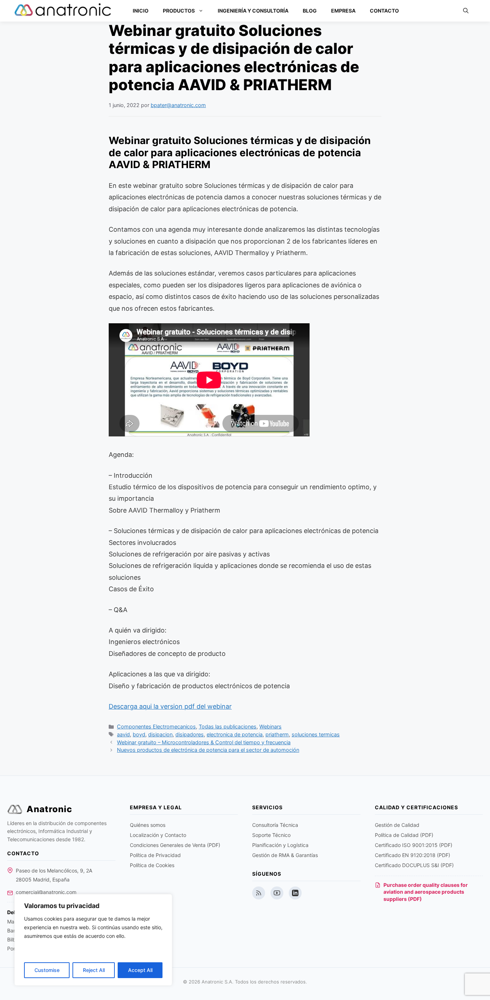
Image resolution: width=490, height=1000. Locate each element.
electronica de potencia (235, 734)
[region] (93, 940)
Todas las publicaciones (227, 726)
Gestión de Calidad (397, 825)
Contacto (384, 11)
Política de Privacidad (155, 855)
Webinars (270, 726)
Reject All (94, 970)
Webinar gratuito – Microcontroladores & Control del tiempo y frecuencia (204, 742)
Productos (179, 11)
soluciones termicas (316, 734)
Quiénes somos (147, 825)
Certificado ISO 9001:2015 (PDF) (413, 845)
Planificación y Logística (280, 845)
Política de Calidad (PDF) (404, 835)
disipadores (189, 734)
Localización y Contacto (158, 835)
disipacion (160, 734)
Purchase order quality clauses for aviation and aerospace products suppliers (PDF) (425, 892)
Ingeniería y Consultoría (253, 11)
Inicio (141, 11)
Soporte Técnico (271, 835)
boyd (139, 734)
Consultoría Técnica (275, 825)
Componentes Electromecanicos (156, 726)
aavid (123, 734)
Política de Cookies (152, 865)
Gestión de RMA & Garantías (285, 855)
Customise (47, 970)
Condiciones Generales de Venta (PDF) (175, 845)
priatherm (277, 734)
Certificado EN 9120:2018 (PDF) (412, 855)
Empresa (343, 11)
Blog (310, 11)
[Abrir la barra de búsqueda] (466, 11)
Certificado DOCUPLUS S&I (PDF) (414, 865)
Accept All (140, 970)
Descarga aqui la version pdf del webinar (170, 706)
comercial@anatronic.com (46, 892)
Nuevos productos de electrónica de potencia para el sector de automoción (208, 750)
